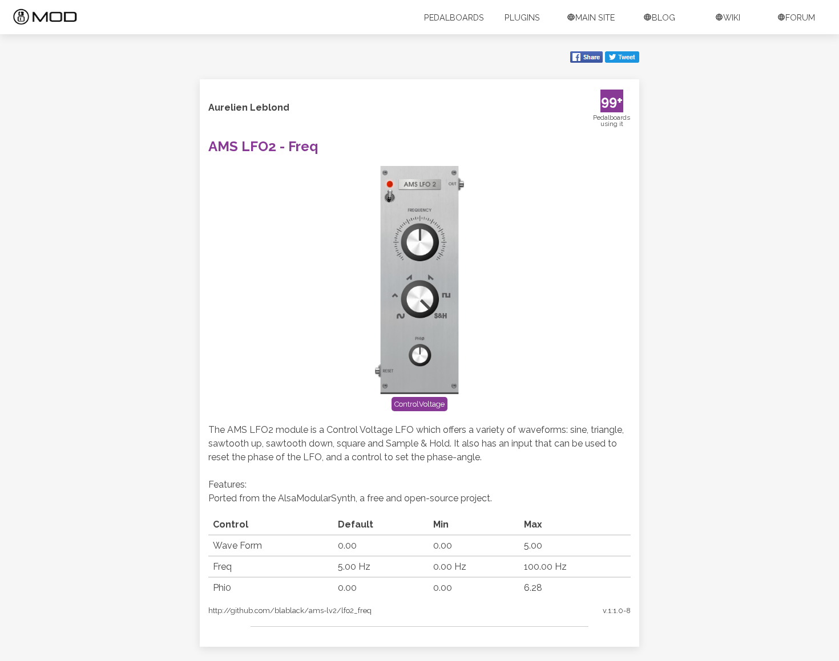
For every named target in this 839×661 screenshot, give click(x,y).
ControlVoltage (419, 404)
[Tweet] (622, 58)
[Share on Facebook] (586, 58)
